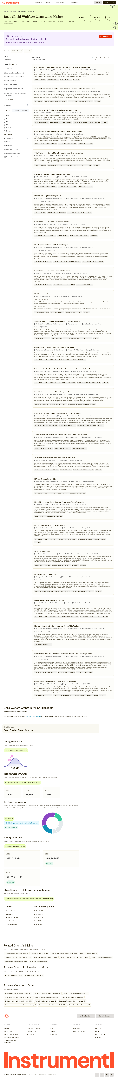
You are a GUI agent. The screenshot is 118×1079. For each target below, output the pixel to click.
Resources (74, 2)
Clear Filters (15, 64)
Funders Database (85, 1016)
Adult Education (11, 80)
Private (8, 142)
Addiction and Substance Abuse (15, 77)
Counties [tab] (16, 110)
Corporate (9, 145)
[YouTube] (107, 1075)
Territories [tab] (25, 110)
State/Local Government (13, 153)
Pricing (48, 2)
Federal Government (12, 157)
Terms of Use (42, 1075)
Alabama (8, 119)
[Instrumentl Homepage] (10, 2)
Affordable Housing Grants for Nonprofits (15, 89)
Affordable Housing (11, 84)
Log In (98, 2)
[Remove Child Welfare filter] (21, 51)
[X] (102, 1075)
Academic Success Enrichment (15, 73)
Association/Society (12, 149)
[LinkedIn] (112, 1075)
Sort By (6, 56)
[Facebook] (97, 1075)
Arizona (8, 125)
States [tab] (8, 110)
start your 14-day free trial (33, 716)
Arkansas (8, 122)
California (8, 128)
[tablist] (16, 110)
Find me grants (107, 36)
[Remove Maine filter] (30, 51)
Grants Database (59, 2)
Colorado (8, 131)
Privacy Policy (32, 1075)
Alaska (8, 116)
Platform (37, 2)
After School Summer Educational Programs (16, 94)
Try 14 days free (109, 2)
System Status (52, 1075)
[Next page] (112, 58)
